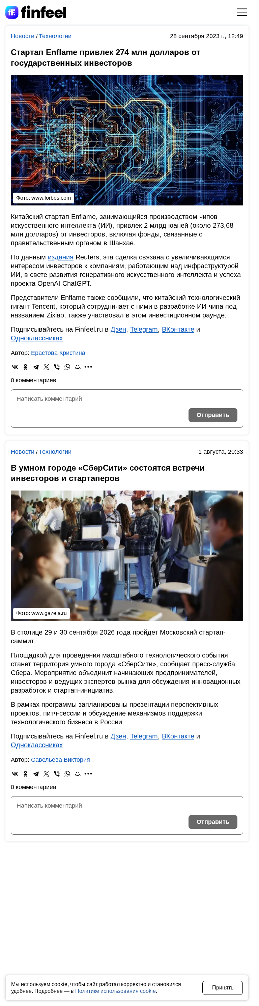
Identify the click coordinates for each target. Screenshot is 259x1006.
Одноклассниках (37, 338)
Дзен (118, 329)
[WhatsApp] (67, 367)
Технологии (55, 36)
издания (61, 257)
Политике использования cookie (115, 991)
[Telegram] (36, 367)
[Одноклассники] (25, 367)
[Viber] (57, 367)
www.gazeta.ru (49, 613)
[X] (46, 367)
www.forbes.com (51, 198)
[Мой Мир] (78, 367)
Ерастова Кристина (58, 353)
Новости (23, 36)
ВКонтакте (178, 329)
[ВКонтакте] (15, 367)
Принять (222, 987)
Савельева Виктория (60, 759)
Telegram (144, 329)
